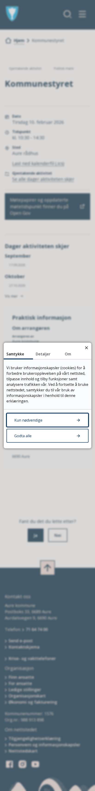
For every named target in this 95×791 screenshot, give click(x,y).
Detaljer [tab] (43, 354)
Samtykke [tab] (15, 354)
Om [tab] (68, 354)
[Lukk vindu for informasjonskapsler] (86, 347)
